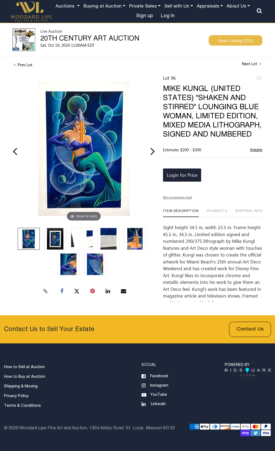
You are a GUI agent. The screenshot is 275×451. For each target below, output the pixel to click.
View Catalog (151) (235, 40)
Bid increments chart (177, 197)
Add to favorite (259, 79)
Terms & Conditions (22, 406)
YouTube (158, 395)
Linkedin (158, 404)
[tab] (181, 213)
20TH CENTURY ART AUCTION (89, 38)
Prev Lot (24, 65)
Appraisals (208, 6)
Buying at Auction (103, 6)
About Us (236, 6)
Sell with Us (176, 6)
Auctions (66, 6)
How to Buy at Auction (24, 377)
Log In (168, 15)
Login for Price (182, 175)
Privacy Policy (16, 396)
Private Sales (143, 6)
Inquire (256, 150)
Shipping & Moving (21, 386)
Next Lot (250, 64)
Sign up (144, 15)
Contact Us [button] (250, 329)
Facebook (159, 376)
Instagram (159, 385)
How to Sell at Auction (24, 367)
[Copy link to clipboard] (45, 291)
